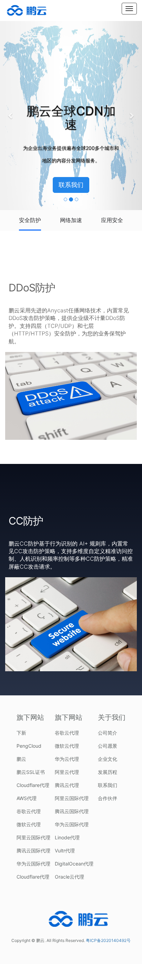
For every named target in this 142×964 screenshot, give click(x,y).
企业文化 (107, 759)
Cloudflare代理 (33, 785)
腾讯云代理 (67, 785)
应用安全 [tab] (112, 220)
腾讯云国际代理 (33, 850)
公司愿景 (107, 746)
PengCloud (29, 746)
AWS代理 (27, 798)
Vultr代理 (65, 850)
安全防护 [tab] (30, 220)
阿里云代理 (67, 772)
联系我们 (107, 785)
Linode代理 (67, 837)
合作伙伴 (107, 798)
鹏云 (21, 759)
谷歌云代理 (29, 811)
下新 (21, 733)
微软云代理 (29, 824)
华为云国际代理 (33, 864)
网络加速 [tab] (71, 220)
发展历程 (107, 772)
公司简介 (107, 733)
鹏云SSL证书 (31, 772)
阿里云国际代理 (33, 837)
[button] (10, 115)
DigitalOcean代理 (74, 864)
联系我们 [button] (71, 184)
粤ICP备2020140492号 (108, 940)
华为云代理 (67, 759)
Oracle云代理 (69, 877)
